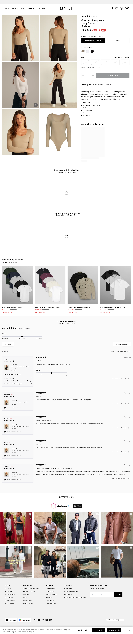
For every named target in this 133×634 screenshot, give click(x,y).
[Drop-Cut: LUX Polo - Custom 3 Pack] (115, 285)
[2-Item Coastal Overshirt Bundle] (83, 285)
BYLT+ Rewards (9, 603)
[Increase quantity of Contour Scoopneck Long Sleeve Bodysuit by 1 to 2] (93, 75)
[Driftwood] (83, 51)
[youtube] (47, 620)
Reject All (99, 630)
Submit (118, 595)
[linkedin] (50, 620)
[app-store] (11, 620)
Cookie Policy (68, 588)
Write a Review (124, 344)
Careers (24, 597)
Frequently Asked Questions (30, 588)
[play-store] (24, 620)
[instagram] (35, 620)
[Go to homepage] (66, 8)
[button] (20, 38)
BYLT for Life (8, 591)
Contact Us (25, 594)
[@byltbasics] (53, 506)
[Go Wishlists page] (116, 8)
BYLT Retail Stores (10, 594)
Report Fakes (68, 594)
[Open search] (112, 8)
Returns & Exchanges (28, 591)
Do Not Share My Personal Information (75, 597)
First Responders (10, 600)
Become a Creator (27, 603)
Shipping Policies (50, 588)
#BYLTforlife (66, 497)
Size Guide (117, 57)
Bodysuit (118, 40)
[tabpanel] (105, 103)
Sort (112, 352)
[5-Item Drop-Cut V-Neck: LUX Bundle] (50, 285)
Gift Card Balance (51, 603)
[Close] (129, 630)
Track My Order (50, 600)
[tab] (92, 85)
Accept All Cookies (114, 630)
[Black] (92, 51)
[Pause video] (36, 105)
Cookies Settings (83, 630)
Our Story (8, 588)
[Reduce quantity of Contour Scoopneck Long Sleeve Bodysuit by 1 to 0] (83, 75)
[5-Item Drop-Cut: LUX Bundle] (17, 285)
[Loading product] (93, 141)
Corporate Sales (27, 600)
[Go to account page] (121, 8)
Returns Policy (50, 591)
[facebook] (39, 620)
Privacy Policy (49, 597)
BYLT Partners (9, 597)
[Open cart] (126, 8)
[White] (87, 51)
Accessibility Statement (71, 591)
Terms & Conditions (51, 594)
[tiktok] (43, 620)
